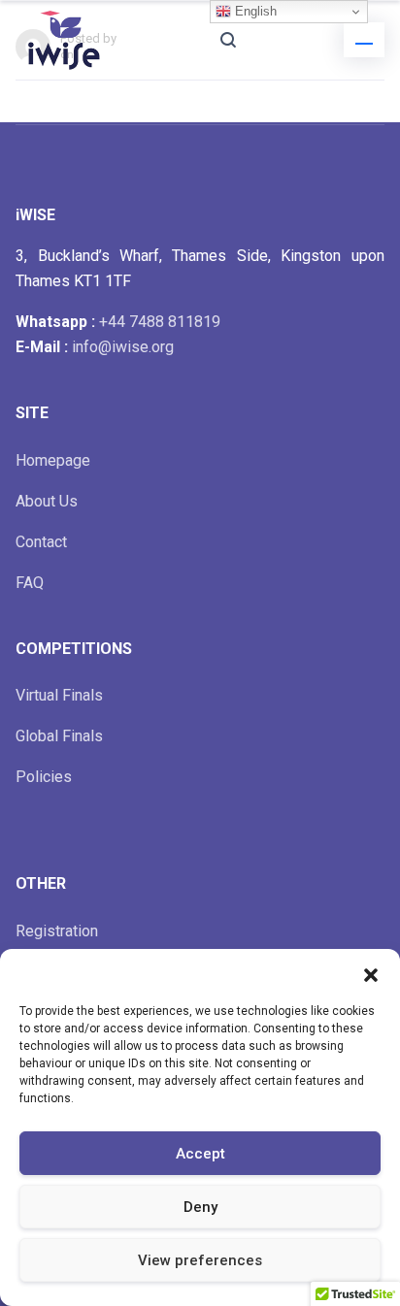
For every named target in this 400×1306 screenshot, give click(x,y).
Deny (200, 1207)
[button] (371, 973)
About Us (47, 501)
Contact (41, 542)
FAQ (30, 582)
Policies (44, 776)
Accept (200, 1153)
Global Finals (59, 736)
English (254, 11)
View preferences (200, 1260)
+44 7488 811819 (159, 321)
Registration (57, 931)
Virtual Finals (59, 695)
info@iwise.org (123, 347)
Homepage (53, 460)
